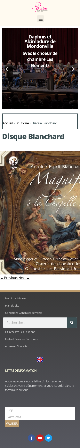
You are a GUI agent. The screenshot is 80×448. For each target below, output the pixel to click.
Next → (24, 278)
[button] (40, 18)
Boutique (22, 123)
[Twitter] (48, 438)
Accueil (8, 123)
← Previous (9, 278)
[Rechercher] (72, 322)
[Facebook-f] (31, 438)
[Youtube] (39, 438)
